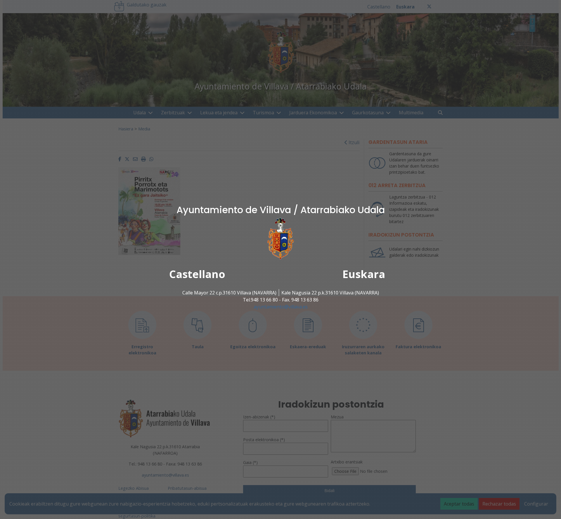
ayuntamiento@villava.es (281, 307)
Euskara (363, 274)
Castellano (197, 274)
